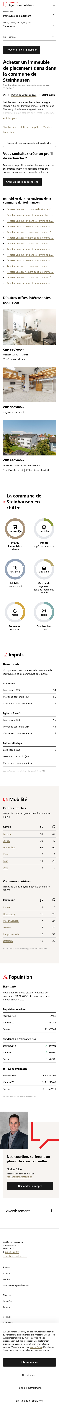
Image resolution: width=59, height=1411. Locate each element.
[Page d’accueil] (4, 95)
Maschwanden (11, 920)
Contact (6, 1317)
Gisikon (7, 927)
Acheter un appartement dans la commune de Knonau (30, 260)
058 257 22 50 (12, 1252)
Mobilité (47, 127)
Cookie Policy (36, 1347)
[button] (54, 4)
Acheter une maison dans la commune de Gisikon (30, 220)
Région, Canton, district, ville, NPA (17, 22)
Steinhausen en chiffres (15, 127)
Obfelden (8, 940)
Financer (7, 1295)
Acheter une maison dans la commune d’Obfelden (30, 277)
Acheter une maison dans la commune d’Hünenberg (30, 232)
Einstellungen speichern (29, 1400)
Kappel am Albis (11, 934)
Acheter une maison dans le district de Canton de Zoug (30, 209)
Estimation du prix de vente (15, 1285)
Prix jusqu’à (9, 36)
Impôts (35, 127)
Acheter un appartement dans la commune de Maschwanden (30, 271)
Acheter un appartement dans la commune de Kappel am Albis (30, 249)
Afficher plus (10, 118)
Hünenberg (9, 914)
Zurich (6, 840)
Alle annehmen (29, 1362)
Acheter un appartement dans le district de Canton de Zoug (30, 215)
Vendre (6, 1279)
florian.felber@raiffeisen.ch (19, 1177)
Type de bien (8, 12)
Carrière (6, 1307)
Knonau (7, 907)
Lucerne (7, 834)
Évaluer (6, 1267)
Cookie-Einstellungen (30, 1387)
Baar (5, 860)
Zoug (5, 867)
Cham (6, 854)
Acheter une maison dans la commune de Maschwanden (30, 266)
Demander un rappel (30, 1186)
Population (9, 132)
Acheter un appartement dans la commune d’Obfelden (30, 283)
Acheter (6, 1273)
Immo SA (7, 1301)
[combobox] (27, 26)
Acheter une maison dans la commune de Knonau (30, 254)
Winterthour (9, 847)
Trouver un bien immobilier (21, 49)
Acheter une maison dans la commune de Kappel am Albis (30, 243)
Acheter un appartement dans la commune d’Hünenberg (30, 237)
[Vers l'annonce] (29, 327)
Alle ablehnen (29, 1375)
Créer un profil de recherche (22, 181)
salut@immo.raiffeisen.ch (15, 1256)
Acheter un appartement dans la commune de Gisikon (30, 226)
